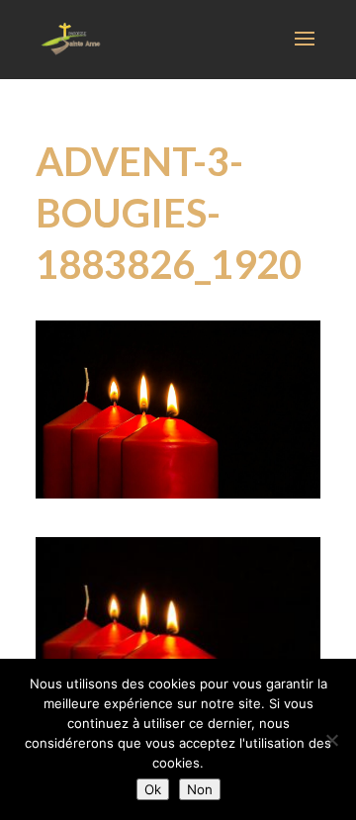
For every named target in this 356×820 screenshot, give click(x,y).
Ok (152, 789)
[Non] (331, 740)
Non (200, 789)
